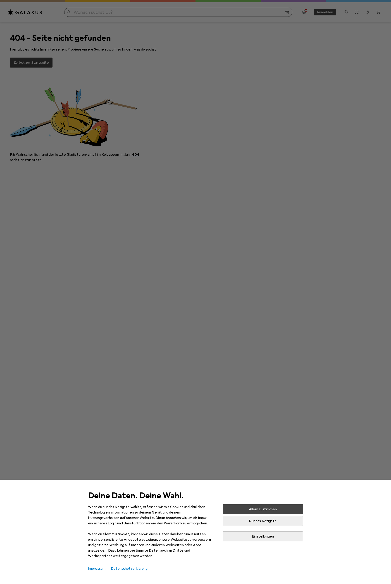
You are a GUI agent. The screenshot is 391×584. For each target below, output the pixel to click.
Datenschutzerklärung (129, 568)
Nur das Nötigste (263, 521)
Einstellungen (263, 536)
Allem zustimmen (263, 509)
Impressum (96, 568)
